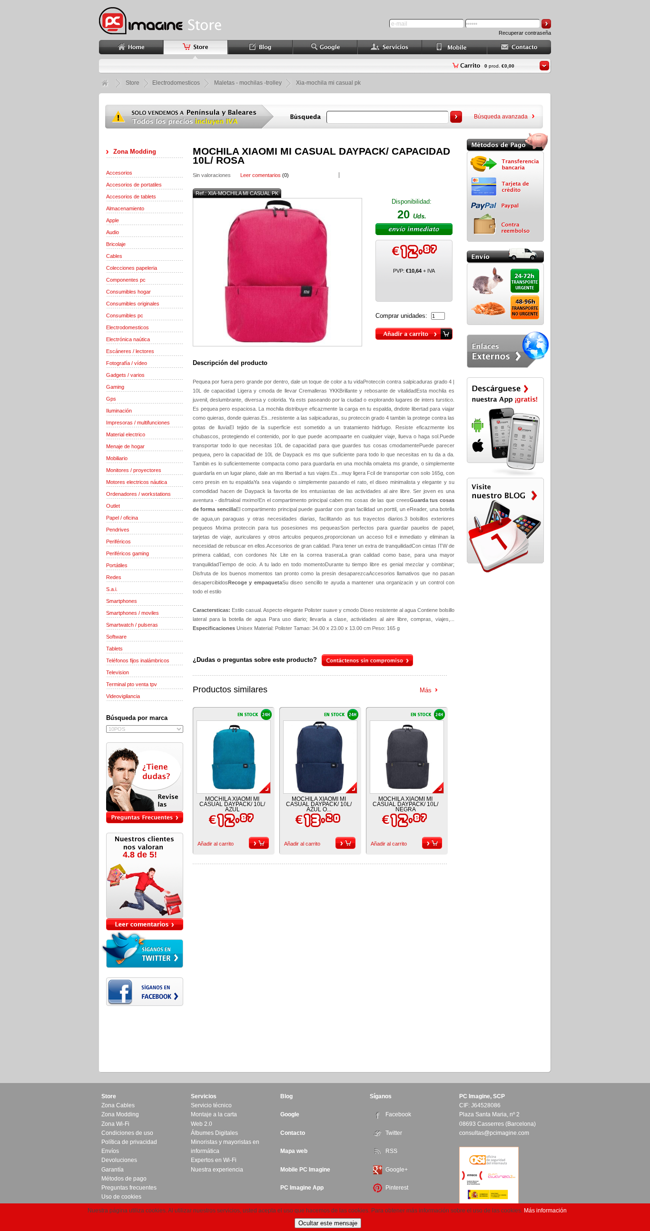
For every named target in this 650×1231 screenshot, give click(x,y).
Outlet (113, 506)
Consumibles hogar (128, 292)
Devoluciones (119, 1160)
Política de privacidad (129, 1142)
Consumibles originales (132, 303)
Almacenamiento (125, 208)
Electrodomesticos (127, 327)
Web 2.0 (201, 1124)
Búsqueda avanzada (501, 116)
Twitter (393, 1133)
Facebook (398, 1114)
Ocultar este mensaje (327, 1223)
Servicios (204, 1096)
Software (116, 637)
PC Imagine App (302, 1187)
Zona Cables (118, 1105)
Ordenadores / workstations (138, 494)
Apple (112, 220)
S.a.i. (112, 589)
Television (117, 672)
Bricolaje (116, 244)
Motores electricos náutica (136, 482)
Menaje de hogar (125, 446)
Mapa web (293, 1151)
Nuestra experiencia (217, 1169)
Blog (286, 1096)
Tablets (114, 648)
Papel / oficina (122, 518)
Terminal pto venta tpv (131, 684)
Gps (111, 399)
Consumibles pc (124, 315)
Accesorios (119, 173)
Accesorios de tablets (131, 196)
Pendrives (117, 529)
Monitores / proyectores (133, 470)
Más (426, 690)
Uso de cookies (121, 1196)
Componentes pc (126, 280)
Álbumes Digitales (214, 1133)
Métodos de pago (124, 1178)
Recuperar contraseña (525, 33)
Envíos (110, 1151)
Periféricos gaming (127, 553)
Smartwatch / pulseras (132, 625)
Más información (545, 1210)
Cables (114, 256)
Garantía (112, 1169)
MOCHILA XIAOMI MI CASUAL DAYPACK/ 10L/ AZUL (232, 804)
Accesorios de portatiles (134, 184)
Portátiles (117, 565)
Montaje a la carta (214, 1114)
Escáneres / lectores (130, 351)
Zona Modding (134, 151)
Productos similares (230, 689)
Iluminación (119, 411)
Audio (112, 232)
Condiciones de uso (127, 1133)
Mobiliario (117, 458)
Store (132, 82)
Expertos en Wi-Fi (213, 1160)
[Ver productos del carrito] (544, 65)
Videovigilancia (123, 696)
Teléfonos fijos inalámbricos (137, 660)
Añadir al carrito (215, 844)
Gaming (115, 387)
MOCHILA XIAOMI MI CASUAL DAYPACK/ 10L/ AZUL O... (319, 804)
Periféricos (118, 541)
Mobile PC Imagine (305, 1169)
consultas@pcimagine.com (494, 1133)
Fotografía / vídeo (126, 363)
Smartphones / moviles (132, 613)
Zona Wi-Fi (115, 1124)
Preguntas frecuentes (129, 1187)
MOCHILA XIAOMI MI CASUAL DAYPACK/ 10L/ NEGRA (405, 804)
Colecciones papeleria (131, 268)
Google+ (396, 1169)
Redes (113, 577)
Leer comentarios (260, 175)
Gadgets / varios (125, 375)
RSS (391, 1151)
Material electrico (125, 434)
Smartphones (121, 601)
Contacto (292, 1133)
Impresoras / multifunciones (138, 422)
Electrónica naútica (128, 339)
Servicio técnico (211, 1105)
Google (289, 1114)
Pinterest (396, 1187)
